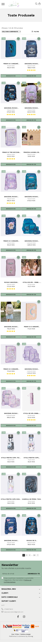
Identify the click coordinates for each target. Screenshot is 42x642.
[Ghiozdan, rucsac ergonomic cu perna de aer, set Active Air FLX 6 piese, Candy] (31, 354)
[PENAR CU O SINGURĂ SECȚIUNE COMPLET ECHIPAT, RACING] (11, 48)
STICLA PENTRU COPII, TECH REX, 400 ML (10, 457)
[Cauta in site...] (36, 4)
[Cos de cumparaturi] (39, 4)
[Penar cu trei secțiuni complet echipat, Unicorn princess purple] (11, 137)
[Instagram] (24, 617)
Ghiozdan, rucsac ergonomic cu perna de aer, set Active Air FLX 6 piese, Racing (31, 241)
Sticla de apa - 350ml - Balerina (31, 282)
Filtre (36, 31)
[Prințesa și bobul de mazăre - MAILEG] (31, 137)
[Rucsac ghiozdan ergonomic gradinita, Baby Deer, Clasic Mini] (11, 267)
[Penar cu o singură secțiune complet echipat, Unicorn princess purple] (11, 354)
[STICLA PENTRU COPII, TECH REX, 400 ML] (11, 442)
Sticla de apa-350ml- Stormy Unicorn (31, 413)
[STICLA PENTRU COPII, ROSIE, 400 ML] (11, 484)
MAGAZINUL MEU (9, 589)
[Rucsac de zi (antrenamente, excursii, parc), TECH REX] (31, 525)
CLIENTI (5, 593)
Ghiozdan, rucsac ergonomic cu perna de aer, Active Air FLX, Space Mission (31, 63)
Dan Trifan (15, 634)
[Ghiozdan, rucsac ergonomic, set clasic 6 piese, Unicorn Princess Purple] (11, 398)
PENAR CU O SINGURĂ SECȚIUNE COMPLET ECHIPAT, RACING (11, 63)
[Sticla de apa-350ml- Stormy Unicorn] (31, 398)
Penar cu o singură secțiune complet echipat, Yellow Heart (31, 326)
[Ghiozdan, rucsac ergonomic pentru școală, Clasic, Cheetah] (11, 525)
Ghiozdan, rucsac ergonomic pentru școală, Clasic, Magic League (11, 108)
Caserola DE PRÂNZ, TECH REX (31, 499)
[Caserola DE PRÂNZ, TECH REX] (31, 484)
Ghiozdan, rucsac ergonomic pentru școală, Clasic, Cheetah (11, 540)
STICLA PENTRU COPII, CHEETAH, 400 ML (31, 457)
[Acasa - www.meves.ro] (14, 4)
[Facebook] (18, 617)
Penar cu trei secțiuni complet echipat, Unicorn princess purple (10, 152)
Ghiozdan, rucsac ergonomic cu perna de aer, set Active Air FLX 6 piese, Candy (31, 369)
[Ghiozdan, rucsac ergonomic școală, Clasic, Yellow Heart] (11, 311)
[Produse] (3, 4)
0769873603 (8, 609)
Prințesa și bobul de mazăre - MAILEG (31, 152)
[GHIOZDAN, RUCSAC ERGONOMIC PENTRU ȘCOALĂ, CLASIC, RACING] (31, 181)
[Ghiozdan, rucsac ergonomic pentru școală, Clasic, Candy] (11, 181)
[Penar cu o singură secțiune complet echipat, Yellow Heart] (31, 311)
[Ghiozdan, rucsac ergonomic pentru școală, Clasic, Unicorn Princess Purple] (31, 93)
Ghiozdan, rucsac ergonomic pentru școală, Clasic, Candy (11, 196)
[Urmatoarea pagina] (37, 555)
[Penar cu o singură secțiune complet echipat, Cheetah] (11, 226)
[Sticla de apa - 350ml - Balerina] (31, 267)
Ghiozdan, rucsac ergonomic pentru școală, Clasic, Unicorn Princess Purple (31, 108)
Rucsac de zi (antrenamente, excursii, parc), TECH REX (31, 540)
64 (34, 555)
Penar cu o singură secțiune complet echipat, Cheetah (11, 241)
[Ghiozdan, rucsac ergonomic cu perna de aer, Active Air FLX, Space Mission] (31, 48)
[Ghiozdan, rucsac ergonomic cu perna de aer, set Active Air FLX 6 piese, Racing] (31, 226)
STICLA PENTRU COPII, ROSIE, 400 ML (11, 499)
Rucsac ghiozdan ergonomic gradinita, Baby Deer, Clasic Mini (11, 282)
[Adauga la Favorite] (18, 38)
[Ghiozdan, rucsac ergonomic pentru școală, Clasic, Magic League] (11, 93)
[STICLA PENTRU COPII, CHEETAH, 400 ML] (31, 442)
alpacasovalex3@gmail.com (13, 612)
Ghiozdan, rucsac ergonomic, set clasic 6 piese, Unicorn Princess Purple (11, 413)
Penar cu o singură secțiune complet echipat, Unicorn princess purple (11, 369)
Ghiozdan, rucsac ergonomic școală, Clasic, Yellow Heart (11, 326)
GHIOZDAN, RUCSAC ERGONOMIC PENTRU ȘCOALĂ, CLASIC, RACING (31, 196)
